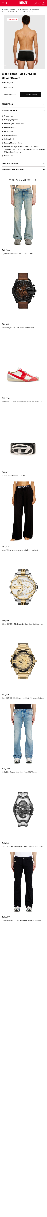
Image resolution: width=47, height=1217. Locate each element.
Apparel (11, 9)
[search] (7, 3)
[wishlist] (39, 3)
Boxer (31, 9)
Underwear (22, 9)
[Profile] (35, 3)
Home (4, 9)
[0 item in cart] (43, 3)
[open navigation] (3, 3)
